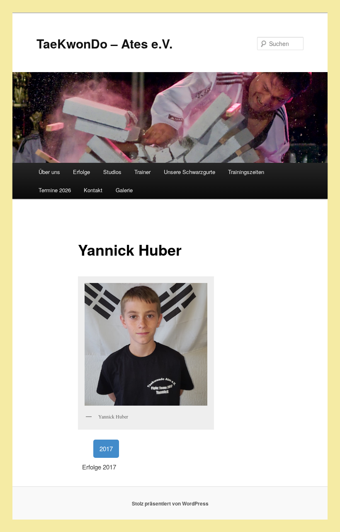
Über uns (49, 172)
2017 (106, 448)
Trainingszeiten (246, 172)
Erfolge (81, 172)
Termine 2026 (55, 190)
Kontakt (93, 190)
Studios (112, 172)
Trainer (142, 172)
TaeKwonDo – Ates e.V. (104, 43)
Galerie (124, 190)
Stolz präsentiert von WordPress (170, 503)
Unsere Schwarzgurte (189, 172)
